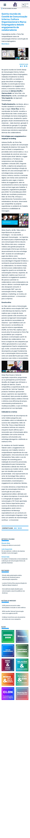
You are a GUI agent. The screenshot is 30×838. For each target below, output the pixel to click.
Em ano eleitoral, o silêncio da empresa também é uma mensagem (13, 551)
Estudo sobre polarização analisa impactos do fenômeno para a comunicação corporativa (12, 577)
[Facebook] (22, 66)
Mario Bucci (5, 44)
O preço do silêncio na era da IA (11, 544)
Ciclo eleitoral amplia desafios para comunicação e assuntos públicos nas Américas (13, 591)
